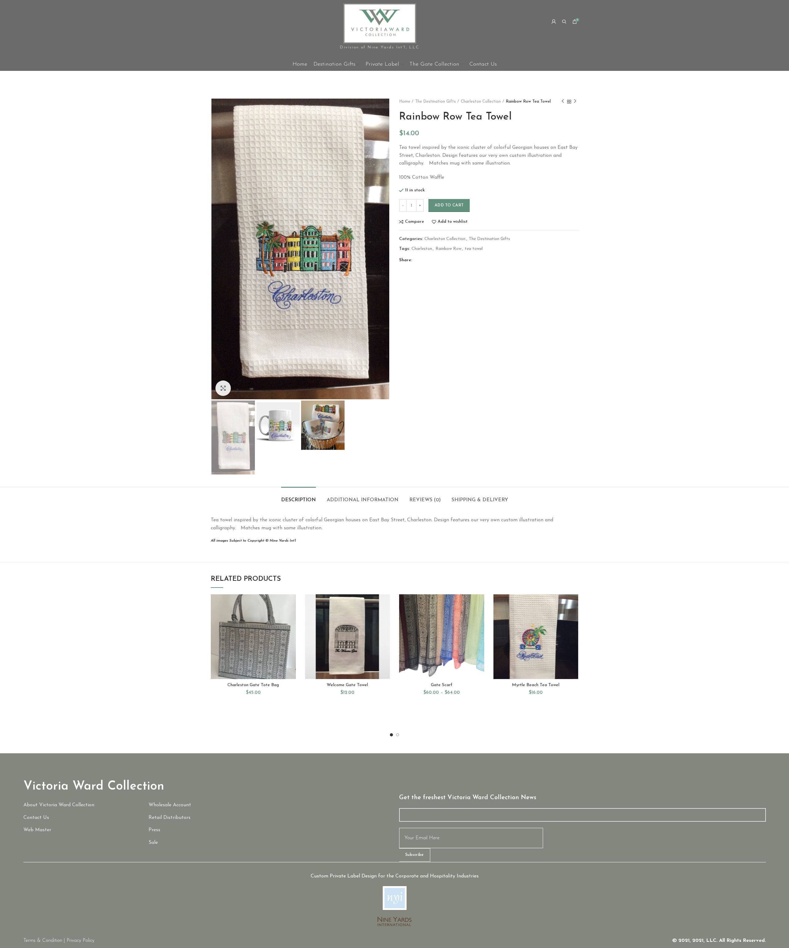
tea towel (474, 248)
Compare (414, 222)
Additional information (363, 500)
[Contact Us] (81, 818)
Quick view (291, 632)
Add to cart (449, 205)
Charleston (421, 248)
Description (298, 500)
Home (404, 102)
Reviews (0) (425, 500)
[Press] (207, 830)
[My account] (554, 21)
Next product (575, 102)
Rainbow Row (448, 248)
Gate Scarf (441, 685)
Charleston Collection (481, 102)
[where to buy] (207, 818)
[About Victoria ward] (81, 805)
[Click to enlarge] (223, 388)
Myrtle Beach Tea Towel (535, 685)
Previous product (563, 102)
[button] (291, 618)
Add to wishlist (453, 222)
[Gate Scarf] (207, 843)
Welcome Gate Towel (347, 685)
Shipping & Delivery (480, 500)
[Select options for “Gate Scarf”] (479, 618)
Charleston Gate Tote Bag (253, 685)
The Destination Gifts (435, 102)
